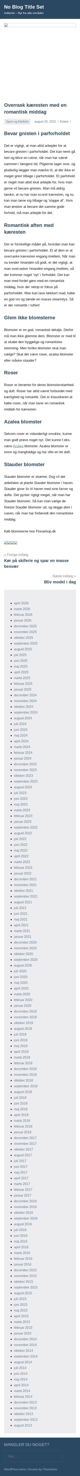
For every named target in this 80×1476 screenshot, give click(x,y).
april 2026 (21, 603)
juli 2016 (20, 1230)
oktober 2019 (23, 1023)
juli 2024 (20, 724)
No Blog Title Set (24, 7)
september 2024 (26, 712)
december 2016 (25, 1201)
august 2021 (23, 902)
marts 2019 (22, 1057)
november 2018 (25, 1074)
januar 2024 (22, 758)
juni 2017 (20, 1166)
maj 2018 (20, 1109)
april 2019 (21, 1051)
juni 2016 (20, 1235)
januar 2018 (22, 1132)
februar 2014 (23, 1396)
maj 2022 (20, 850)
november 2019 (25, 1017)
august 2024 (23, 718)
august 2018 (23, 1092)
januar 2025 (22, 689)
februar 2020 (23, 1000)
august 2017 (23, 1155)
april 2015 (21, 1316)
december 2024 (25, 695)
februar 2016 (23, 1258)
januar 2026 (22, 620)
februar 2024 (23, 752)
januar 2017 (22, 1195)
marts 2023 (22, 810)
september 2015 (26, 1287)
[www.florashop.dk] (5, 543)
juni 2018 (20, 1103)
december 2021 (25, 879)
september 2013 (26, 1419)
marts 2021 (22, 931)
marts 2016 (22, 1253)
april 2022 (21, 856)
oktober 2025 (23, 637)
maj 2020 (20, 982)
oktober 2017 (23, 1149)
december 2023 (25, 764)
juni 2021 (20, 913)
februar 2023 (23, 816)
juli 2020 (20, 971)
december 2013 (25, 1402)
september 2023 (26, 781)
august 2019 (23, 1028)
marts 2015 (22, 1322)
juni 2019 (20, 1040)
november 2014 (25, 1345)
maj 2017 (20, 1172)
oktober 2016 (23, 1212)
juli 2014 (20, 1368)
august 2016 (23, 1224)
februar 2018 (23, 1126)
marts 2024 (22, 747)
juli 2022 (20, 839)
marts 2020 (22, 994)
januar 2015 (22, 1333)
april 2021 (21, 925)
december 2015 (25, 1270)
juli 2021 (20, 908)
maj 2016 (20, 1241)
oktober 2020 (23, 954)
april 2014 (21, 1385)
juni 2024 (20, 729)
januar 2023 (22, 821)
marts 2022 (22, 862)
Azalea (18, 446)
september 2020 (26, 959)
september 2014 (26, 1356)
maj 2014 (20, 1379)
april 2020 (21, 988)
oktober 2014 (23, 1350)
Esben (64, 121)
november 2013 (25, 1408)
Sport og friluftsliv (17, 121)
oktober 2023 (23, 775)
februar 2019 (23, 1063)
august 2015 (23, 1293)
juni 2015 (20, 1304)
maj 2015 (20, 1310)
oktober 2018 (23, 1080)
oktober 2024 (23, 706)
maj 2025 (20, 666)
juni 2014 (20, 1373)
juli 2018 (20, 1097)
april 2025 (21, 672)
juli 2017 (20, 1161)
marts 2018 (22, 1120)
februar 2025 (23, 683)
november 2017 (25, 1143)
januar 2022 (22, 873)
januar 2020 (22, 1005)
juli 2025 (20, 655)
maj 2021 (20, 919)
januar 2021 (22, 936)
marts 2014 (22, 1391)
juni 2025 (20, 660)
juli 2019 (20, 1034)
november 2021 (25, 885)
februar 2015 (23, 1327)
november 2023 (25, 770)
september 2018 (26, 1086)
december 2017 (25, 1138)
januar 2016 (22, 1264)
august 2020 (23, 965)
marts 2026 (22, 609)
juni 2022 (20, 844)
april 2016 (21, 1247)
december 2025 (25, 626)
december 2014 (25, 1339)
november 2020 (25, 948)
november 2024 (25, 701)
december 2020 (25, 942)
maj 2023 (20, 804)
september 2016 (26, 1218)
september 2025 (26, 643)
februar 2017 (23, 1189)
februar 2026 (23, 614)
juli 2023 (20, 793)
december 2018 (25, 1069)
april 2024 (21, 741)
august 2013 (23, 1425)
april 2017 (21, 1178)
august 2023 (23, 787)
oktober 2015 (23, 1281)
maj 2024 (20, 735)
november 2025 (25, 632)
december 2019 (25, 1011)
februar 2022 (23, 867)
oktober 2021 (23, 890)
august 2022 (23, 833)
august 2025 (23, 649)
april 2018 (21, 1115)
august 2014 (23, 1362)
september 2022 (26, 827)
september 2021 (26, 896)
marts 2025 (22, 678)
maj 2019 (20, 1046)
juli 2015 (20, 1299)
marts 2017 (22, 1184)
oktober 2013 (23, 1414)
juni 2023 (20, 798)
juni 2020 (20, 977)
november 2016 (25, 1207)
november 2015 (25, 1276)
